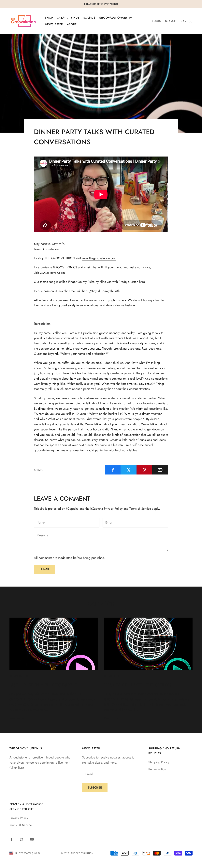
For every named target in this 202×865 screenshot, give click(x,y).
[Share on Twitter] (128, 470)
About (71, 24)
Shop (49, 18)
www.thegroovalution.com (99, 258)
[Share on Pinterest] (144, 470)
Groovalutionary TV (115, 18)
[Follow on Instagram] (22, 839)
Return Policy (157, 769)
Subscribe (95, 787)
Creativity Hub (68, 18)
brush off (112, 676)
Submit (44, 569)
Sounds (89, 18)
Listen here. (138, 281)
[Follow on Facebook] (11, 839)
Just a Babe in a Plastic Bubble (43, 685)
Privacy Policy (113, 508)
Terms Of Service (20, 825)
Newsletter (54, 24)
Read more (16, 718)
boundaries (18, 676)
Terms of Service (140, 508)
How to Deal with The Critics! (137, 685)
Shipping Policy (158, 762)
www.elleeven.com (52, 272)
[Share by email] (160, 470)
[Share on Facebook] (113, 470)
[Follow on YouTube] (32, 839)
